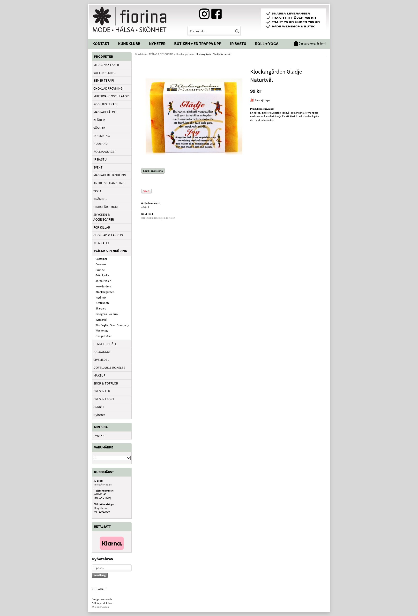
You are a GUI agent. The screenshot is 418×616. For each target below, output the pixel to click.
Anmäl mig (100, 575)
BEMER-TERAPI (103, 80)
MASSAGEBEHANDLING (109, 175)
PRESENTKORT (103, 399)
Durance (101, 264)
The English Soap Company (112, 325)
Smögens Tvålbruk (107, 314)
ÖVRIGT (98, 407)
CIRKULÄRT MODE (106, 207)
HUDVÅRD (100, 143)
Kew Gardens (104, 286)
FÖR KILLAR (101, 227)
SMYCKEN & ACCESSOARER (103, 217)
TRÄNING (100, 199)
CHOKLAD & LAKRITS (108, 235)
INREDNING (101, 135)
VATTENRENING (104, 72)
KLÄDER (99, 120)
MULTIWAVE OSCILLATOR (111, 96)
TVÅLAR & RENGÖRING (110, 251)
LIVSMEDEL (101, 359)
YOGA (97, 191)
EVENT (98, 167)
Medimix (101, 297)
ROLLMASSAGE (103, 151)
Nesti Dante (103, 303)
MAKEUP (99, 375)
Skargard (101, 308)
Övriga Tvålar (104, 336)
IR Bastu (238, 43)
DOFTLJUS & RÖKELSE (109, 367)
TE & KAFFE (101, 243)
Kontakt (100, 43)
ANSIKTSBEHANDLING (109, 183)
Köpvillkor (99, 589)
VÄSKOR (99, 128)
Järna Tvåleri (103, 281)
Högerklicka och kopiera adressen (158, 217)
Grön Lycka (102, 275)
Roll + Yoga (266, 43)
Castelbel (101, 259)
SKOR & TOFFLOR (105, 383)
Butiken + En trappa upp (197, 43)
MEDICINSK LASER (106, 64)
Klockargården (105, 292)
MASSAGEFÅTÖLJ (105, 112)
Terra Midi (101, 319)
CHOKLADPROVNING (108, 88)
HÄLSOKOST (102, 351)
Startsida (140, 54)
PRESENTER (101, 391)
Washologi (102, 330)
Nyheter (157, 43)
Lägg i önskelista (153, 170)
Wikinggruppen (100, 606)
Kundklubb (129, 43)
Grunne (100, 270)
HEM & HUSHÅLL (105, 344)
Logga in (99, 435)
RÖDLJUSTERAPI (105, 104)
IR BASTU (100, 159)
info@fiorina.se (103, 484)
